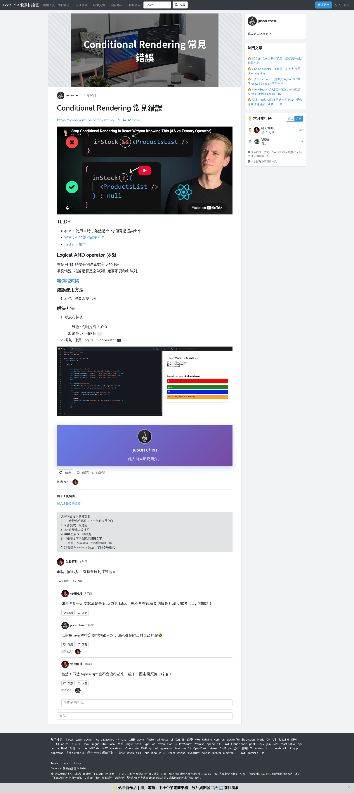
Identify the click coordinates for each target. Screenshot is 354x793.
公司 (237, 748)
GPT (276, 744)
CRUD (55, 744)
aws (169, 744)
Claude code (239, 744)
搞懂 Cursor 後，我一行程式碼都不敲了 (91, 753)
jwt (243, 753)
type (79, 740)
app (295, 748)
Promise (199, 744)
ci (290, 748)
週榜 (290, 118)
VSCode (94, 748)
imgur (95, 744)
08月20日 (89, 95)
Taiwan (55, 763)
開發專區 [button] (117, 5)
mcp (96, 740)
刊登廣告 (134, 5)
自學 (190, 740)
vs (223, 740)
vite (197, 740)
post (252, 744)
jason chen (72, 95)
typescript (166, 748)
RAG (64, 748)
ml (117, 740)
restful (187, 748)
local (112, 744)
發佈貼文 (323, 5)
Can (177, 740)
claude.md (116, 748)
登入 (338, 5)
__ (237, 753)
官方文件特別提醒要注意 (84, 237)
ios (153, 744)
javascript (193, 753)
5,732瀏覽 (98, 473)
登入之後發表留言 (69, 504)
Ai (156, 748)
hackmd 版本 (75, 244)
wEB (132, 740)
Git (268, 740)
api (300, 744)
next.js (206, 753)
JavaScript (185, 744)
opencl (211, 744)
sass (138, 744)
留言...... (64, 716)
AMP (222, 748)
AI (164, 753)
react (172, 753)
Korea (77, 763)
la (58, 748)
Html (104, 744)
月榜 (298, 118)
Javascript (107, 740)
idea (154, 753)
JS (183, 740)
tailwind (207, 740)
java (123, 740)
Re (262, 753)
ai (172, 740)
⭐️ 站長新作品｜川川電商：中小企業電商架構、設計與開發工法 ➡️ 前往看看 (176, 787)
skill (138, 753)
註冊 (347, 5)
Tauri (146, 753)
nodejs (259, 748)
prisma (213, 748)
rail (227, 744)
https (269, 748)
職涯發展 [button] (82, 5)
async (140, 740)
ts (67, 744)
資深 (122, 753)
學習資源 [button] (64, 5)
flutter (151, 740)
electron (228, 753)
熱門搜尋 (57, 740)
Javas (130, 753)
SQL (220, 744)
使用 (245, 748)
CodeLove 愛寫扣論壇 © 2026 (68, 768)
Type (146, 744)
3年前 (84, 562)
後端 (121, 744)
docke (88, 740)
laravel (216, 753)
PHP (144, 748)
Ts (251, 748)
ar (62, 744)
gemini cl (252, 753)
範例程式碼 (68, 281)
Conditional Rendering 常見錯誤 (109, 108)
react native (288, 744)
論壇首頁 (49, 5)
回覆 (79, 581)
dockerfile (233, 740)
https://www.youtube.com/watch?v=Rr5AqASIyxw (98, 120)
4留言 (85, 473)
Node (260, 740)
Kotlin (70, 740)
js (160, 753)
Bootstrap (248, 740)
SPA (294, 740)
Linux (260, 744)
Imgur (129, 744)
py (230, 748)
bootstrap (57, 753)
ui (176, 744)
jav (52, 748)
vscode (82, 748)
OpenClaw (199, 748)
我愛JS (265, 140)
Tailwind (284, 740)
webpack (281, 748)
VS (274, 740)
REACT (75, 744)
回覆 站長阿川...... (75, 703)
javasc (181, 753)
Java (177, 748)
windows (163, 740)
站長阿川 (267, 128)
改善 (72, 748)
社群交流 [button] (99, 5)
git (151, 748)
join (268, 744)
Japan (66, 763)
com (217, 740)
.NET (105, 748)
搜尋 (181, 5)
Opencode (132, 748)
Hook (85, 744)
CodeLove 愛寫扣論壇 (21, 5)
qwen (161, 744)
